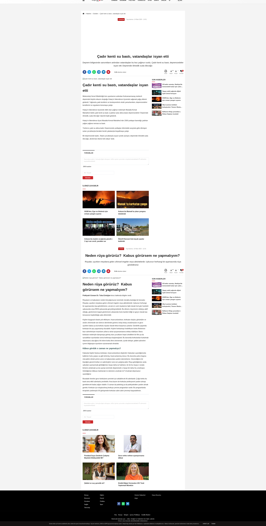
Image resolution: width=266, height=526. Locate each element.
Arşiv (136, 498)
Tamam (213, 523)
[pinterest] (108, 72)
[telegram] (99, 72)
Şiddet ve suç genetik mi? (94, 483)
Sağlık (86, 504)
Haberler (88, 13)
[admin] (127, 503)
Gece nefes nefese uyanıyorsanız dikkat (131, 457)
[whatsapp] (94, 72)
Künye (120, 515)
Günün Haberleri (140, 495)
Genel (102, 498)
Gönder (88, 178)
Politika (102, 501)
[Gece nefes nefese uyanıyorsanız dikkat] (132, 443)
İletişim (126, 515)
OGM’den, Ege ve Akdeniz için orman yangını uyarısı (96, 213)
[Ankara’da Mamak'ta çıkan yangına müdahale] (132, 199)
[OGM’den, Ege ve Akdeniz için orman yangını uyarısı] (99, 199)
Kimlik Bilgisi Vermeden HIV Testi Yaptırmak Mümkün (131, 484)
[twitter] (89, 72)
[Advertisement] (133, 37)
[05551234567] (123, 503)
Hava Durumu (156, 495)
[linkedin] (103, 72)
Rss (115, 515)
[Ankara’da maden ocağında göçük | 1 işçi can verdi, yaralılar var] (99, 227)
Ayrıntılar (206, 523)
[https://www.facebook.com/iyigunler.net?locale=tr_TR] (118, 503)
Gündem (95, 13)
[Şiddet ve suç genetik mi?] (99, 471)
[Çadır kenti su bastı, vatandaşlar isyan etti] (97, 78)
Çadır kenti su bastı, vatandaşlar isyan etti (113, 13)
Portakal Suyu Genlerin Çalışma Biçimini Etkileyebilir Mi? (96, 457)
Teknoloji (87, 507)
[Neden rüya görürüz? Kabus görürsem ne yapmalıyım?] (102, 278)
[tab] (89, 153)
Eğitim (102, 495)
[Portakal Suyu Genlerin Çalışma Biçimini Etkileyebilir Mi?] (99, 443)
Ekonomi (87, 498)
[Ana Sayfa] (83, 14)
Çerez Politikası (135, 515)
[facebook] (84, 72)
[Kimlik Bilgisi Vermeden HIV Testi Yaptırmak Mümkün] (132, 471)
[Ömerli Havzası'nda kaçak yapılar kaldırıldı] (132, 227)
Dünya (86, 495)
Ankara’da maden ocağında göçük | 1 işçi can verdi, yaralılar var (98, 240)
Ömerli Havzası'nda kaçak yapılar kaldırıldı (131, 240)
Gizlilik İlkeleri (145, 515)
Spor (101, 504)
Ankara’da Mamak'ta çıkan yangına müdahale (132, 213)
